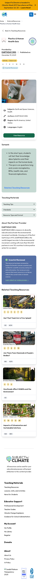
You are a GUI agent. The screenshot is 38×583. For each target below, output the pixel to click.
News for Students (11, 494)
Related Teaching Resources (17, 187)
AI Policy (7, 562)
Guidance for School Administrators (17, 517)
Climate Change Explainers (14, 513)
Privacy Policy (9, 559)
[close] (35, 5)
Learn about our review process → (17, 280)
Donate (8, 542)
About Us (7, 555)
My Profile (8, 528)
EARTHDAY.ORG (9, 52)
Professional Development (14, 506)
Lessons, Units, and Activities (14, 491)
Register (7, 535)
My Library (8, 531)
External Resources (13, 21)
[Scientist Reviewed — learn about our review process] (32, 41)
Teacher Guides (10, 509)
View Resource (19, 135)
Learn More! (26, 8)
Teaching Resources (11, 487)
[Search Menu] (31, 14)
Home (2, 21)
